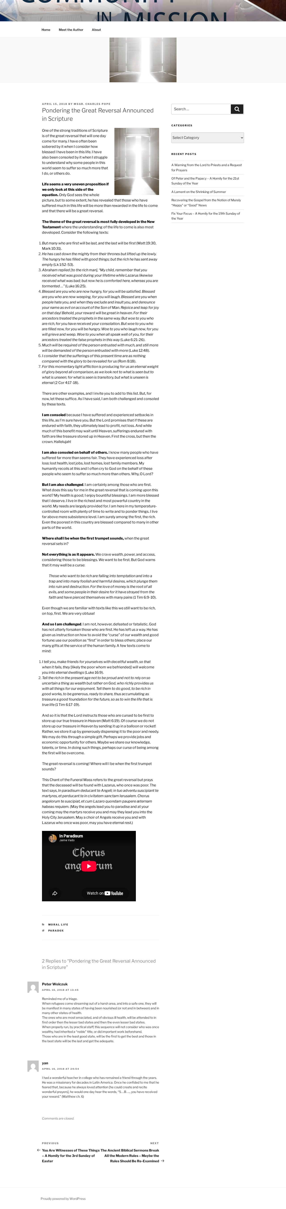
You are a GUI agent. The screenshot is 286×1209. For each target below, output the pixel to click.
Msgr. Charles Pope (92, 104)
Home (46, 30)
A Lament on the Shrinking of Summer (198, 192)
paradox (56, 930)
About (96, 30)
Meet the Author (71, 30)
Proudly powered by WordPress (63, 1199)
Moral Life (58, 924)
